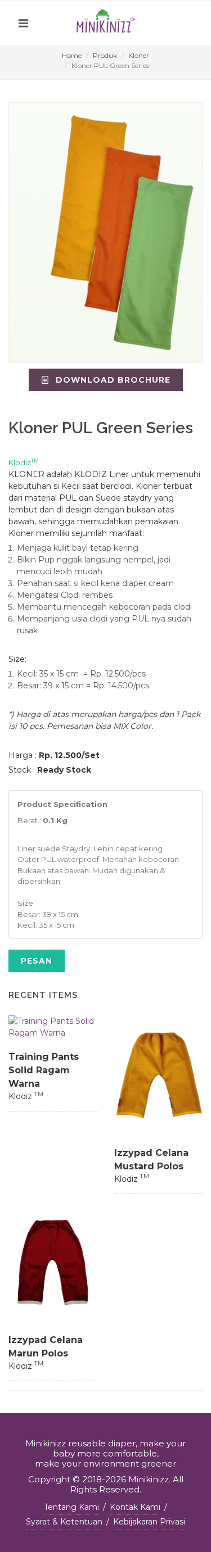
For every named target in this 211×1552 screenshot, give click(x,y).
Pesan (36, 961)
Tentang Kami (71, 1507)
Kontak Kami (135, 1507)
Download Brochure (111, 380)
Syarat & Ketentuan (64, 1522)
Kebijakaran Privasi (149, 1522)
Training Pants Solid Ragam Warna (43, 1070)
